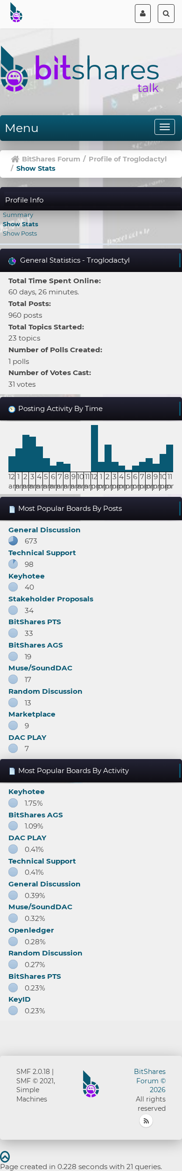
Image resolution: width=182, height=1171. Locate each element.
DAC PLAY (27, 737)
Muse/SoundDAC (40, 667)
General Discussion (44, 529)
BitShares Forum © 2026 (150, 1080)
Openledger (31, 930)
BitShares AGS (35, 645)
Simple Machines (31, 1094)
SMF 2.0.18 (33, 1071)
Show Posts (20, 233)
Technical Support (42, 552)
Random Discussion (45, 691)
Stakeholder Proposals (50, 598)
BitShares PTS (34, 621)
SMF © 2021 (35, 1081)
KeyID (19, 999)
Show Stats (20, 224)
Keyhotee (26, 576)
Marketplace (32, 714)
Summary (18, 214)
